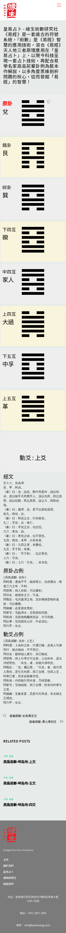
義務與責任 (9, 878)
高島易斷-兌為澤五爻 (23, 716)
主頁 (5, 859)
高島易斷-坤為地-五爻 (19, 783)
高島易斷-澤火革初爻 (42, 722)
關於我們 (8, 865)
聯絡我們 (8, 884)
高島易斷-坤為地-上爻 (19, 761)
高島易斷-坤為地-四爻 (19, 804)
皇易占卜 (8, 872)
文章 (5, 756)
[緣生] (9, 10)
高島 (11, 756)
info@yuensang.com (37, 925)
